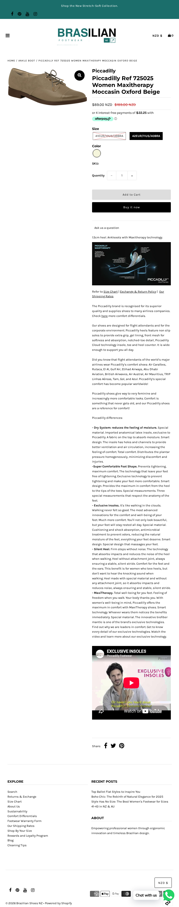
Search (12, 791)
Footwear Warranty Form (24, 821)
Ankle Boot (26, 60)
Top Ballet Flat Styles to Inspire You (115, 791)
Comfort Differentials (22, 816)
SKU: (95, 163)
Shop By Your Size (19, 830)
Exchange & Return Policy (138, 291)
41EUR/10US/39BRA (109, 136)
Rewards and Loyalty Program (27, 835)
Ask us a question (106, 227)
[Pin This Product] (121, 746)
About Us (13, 806)
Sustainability (17, 811)
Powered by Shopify (58, 903)
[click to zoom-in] (79, 75)
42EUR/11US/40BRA (146, 136)
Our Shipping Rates (20, 826)
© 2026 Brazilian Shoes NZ (24, 903)
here (104, 316)
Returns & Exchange (21, 796)
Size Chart (110, 291)
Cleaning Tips (17, 845)
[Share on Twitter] (113, 746)
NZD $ (157, 35)
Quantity (98, 175)
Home (11, 60)
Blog (10, 840)
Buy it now (131, 207)
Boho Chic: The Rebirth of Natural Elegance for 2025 (127, 796)
